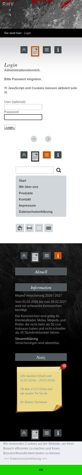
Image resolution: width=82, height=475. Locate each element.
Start (22, 180)
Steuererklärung (26, 338)
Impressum (27, 205)
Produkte (26, 193)
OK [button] (41, 469)
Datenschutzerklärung (36, 211)
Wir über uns (28, 187)
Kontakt (25, 199)
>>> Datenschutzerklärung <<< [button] (25, 458)
